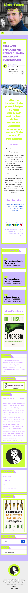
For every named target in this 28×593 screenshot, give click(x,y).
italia (16, 71)
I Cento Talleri (7, 480)
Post (5, 42)
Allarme (21, 66)
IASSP (5, 484)
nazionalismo (11, 73)
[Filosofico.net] (14, 385)
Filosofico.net (7, 476)
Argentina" (10, 69)
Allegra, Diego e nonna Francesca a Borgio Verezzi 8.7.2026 (13, 300)
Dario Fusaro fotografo (9, 488)
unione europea (19, 73)
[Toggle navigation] (14, 33)
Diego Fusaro (13, 64)
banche (16, 69)
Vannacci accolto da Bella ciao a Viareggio (13, 263)
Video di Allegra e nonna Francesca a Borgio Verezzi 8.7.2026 (13, 282)
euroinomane (11, 71)
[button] (25, 32)
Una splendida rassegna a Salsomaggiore (11, 231)
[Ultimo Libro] (14, 515)
